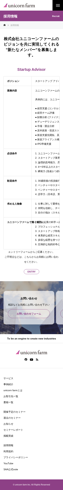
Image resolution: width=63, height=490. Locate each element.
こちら (27, 256)
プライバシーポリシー (16, 457)
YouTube (8, 463)
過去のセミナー (12, 418)
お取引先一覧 (11, 396)
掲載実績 (8, 436)
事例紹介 (8, 384)
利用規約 (8, 451)
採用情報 (8, 445)
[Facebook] (25, 359)
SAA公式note (11, 469)
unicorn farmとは (13, 390)
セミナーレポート (13, 430)
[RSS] (37, 359)
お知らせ (8, 424)
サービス (8, 378)
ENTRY (31, 271)
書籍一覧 (8, 402)
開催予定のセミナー (15, 412)
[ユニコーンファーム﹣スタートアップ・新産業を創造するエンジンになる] (19, 5)
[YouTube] (31, 359)
